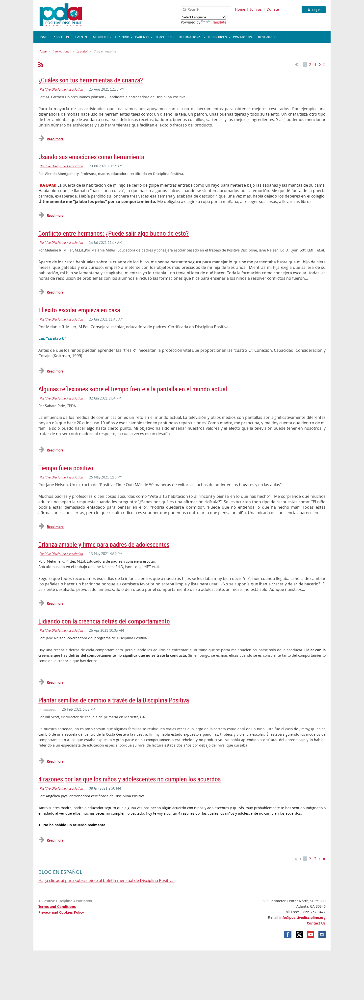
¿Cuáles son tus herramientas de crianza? (90, 80)
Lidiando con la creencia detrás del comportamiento (104, 621)
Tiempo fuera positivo (65, 468)
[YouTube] (310, 934)
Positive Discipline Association (61, 89)
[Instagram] (322, 934)
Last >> (324, 64)
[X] (299, 934)
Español (82, 51)
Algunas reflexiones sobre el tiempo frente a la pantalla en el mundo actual (132, 389)
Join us (256, 9)
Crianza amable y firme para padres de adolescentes (103, 544)
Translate (218, 22)
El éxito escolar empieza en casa (79, 310)
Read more (55, 139)
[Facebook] (287, 934)
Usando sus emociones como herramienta (91, 156)
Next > (320, 64)
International (61, 51)
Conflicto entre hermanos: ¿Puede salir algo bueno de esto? (113, 233)
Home (240, 9)
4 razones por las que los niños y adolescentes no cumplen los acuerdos (129, 779)
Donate (273, 9)
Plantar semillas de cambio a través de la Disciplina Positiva (113, 700)
